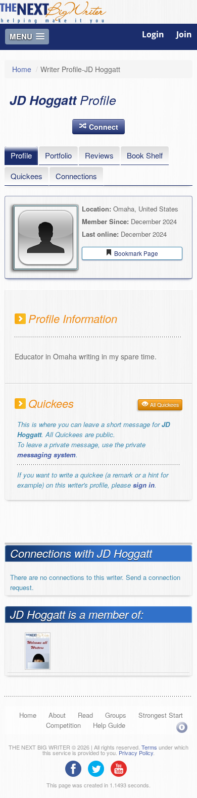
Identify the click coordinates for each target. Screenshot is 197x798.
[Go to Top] (181, 727)
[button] (98, 126)
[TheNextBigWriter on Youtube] (121, 768)
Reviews (99, 155)
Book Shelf (145, 155)
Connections (76, 176)
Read (85, 715)
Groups (115, 715)
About (57, 715)
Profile (21, 155)
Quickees (26, 176)
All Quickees (164, 404)
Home (21, 69)
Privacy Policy (136, 753)
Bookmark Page (135, 253)
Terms (149, 747)
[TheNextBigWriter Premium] (38, 650)
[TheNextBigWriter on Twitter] (98, 768)
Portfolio (58, 155)
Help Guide (109, 725)
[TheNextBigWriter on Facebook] (75, 768)
